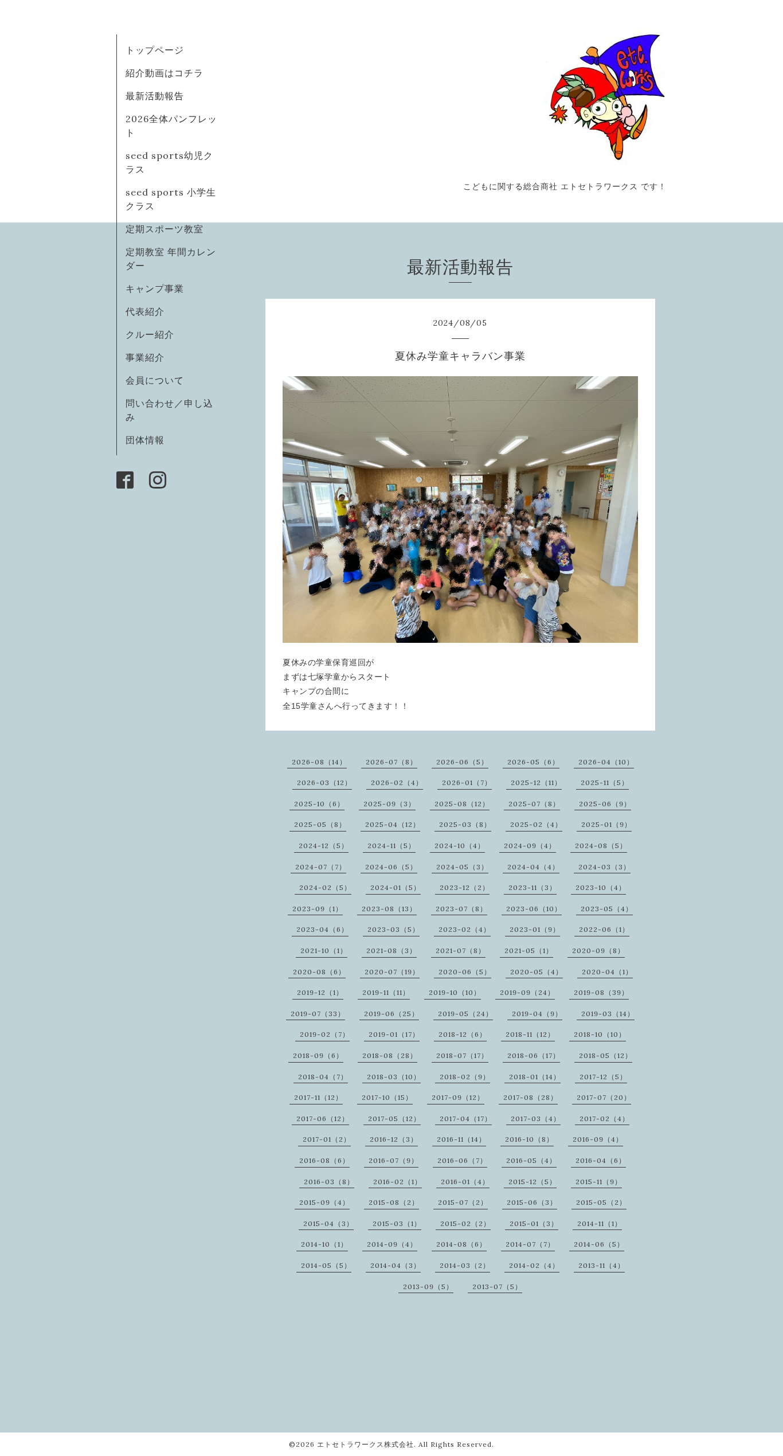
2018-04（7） (323, 1076)
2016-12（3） (394, 1139)
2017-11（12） (318, 1097)
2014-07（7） (530, 1244)
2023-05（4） (607, 908)
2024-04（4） (533, 866)
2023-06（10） (534, 908)
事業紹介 (145, 357)
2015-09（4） (324, 1202)
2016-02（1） (397, 1181)
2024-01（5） (395, 887)
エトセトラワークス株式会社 (365, 1444)
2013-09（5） (428, 1286)
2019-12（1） (320, 992)
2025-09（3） (389, 803)
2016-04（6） (600, 1160)
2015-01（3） (534, 1223)
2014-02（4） (534, 1265)
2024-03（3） (604, 866)
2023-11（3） (532, 887)
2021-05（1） (528, 950)
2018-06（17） (533, 1055)
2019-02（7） (325, 1034)
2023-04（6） (322, 929)
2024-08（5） (601, 845)
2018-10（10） (600, 1034)
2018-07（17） (462, 1055)
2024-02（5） (325, 887)
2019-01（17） (394, 1034)
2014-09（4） (392, 1244)
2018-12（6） (463, 1034)
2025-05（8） (320, 824)
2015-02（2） (465, 1223)
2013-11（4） (601, 1265)
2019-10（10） (455, 992)
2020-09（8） (598, 950)
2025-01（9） (606, 824)
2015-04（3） (328, 1223)
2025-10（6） (319, 803)
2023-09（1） (317, 908)
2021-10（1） (323, 950)
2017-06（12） (322, 1118)
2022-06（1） (604, 929)
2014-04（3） (395, 1265)
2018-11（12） (530, 1034)
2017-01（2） (327, 1139)
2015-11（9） (598, 1181)
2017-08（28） (530, 1097)
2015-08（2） (394, 1202)
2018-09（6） (318, 1055)
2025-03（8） (465, 824)
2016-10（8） (529, 1139)
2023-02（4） (465, 929)
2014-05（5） (326, 1265)
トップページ (155, 50)
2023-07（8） (461, 908)
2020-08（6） (319, 971)
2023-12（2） (465, 887)
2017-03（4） (536, 1118)
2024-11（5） (391, 845)
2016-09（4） (598, 1139)
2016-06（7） (462, 1160)
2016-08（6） (324, 1160)
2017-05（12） (394, 1118)
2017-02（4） (604, 1118)
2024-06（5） (391, 866)
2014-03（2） (465, 1265)
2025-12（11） (536, 782)
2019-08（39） (601, 992)
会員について (155, 380)
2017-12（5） (603, 1076)
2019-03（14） (608, 1013)
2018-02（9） (465, 1076)
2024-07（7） (320, 866)
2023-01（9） (535, 929)
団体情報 (145, 440)
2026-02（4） (397, 782)
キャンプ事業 (155, 288)
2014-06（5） (599, 1244)
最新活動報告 (155, 96)
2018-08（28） (389, 1055)
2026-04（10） (606, 762)
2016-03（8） (329, 1181)
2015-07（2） (463, 1202)
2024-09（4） (530, 845)
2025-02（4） (536, 824)
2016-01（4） (465, 1181)
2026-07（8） (391, 762)
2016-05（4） (531, 1160)
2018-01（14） (535, 1076)
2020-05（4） (536, 971)
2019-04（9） (537, 1013)
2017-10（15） (387, 1097)
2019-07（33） (318, 1013)
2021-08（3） (391, 950)
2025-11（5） (605, 782)
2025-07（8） (534, 803)
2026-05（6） (533, 762)
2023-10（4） (600, 887)
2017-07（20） (604, 1097)
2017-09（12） (458, 1097)
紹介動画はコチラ (164, 73)
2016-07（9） (393, 1160)
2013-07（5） (497, 1286)
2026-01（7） (467, 782)
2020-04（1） (607, 971)
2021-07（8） (461, 950)
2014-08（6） (461, 1244)
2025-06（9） (605, 803)
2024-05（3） (462, 866)
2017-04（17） (466, 1118)
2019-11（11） (386, 992)
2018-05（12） (605, 1055)
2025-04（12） (392, 824)
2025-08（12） (462, 803)
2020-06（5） (465, 971)
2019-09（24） (527, 992)
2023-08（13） (389, 908)
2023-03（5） (393, 929)
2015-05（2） (601, 1202)
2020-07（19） (392, 971)
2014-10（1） (324, 1244)
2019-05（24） (465, 1013)
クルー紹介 (150, 334)
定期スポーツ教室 (164, 229)
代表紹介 (145, 311)
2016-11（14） (461, 1139)
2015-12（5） (532, 1181)
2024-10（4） (459, 845)
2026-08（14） (319, 762)
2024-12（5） (324, 845)
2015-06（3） (532, 1202)
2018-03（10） (394, 1076)
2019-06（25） (391, 1013)
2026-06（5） (462, 762)
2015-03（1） (397, 1223)
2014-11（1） (599, 1223)
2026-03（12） (324, 782)
